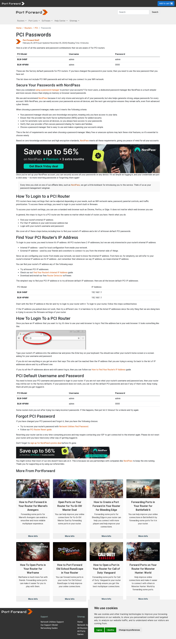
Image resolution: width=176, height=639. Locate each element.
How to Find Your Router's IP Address (108, 369)
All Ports (81, 631)
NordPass (42, 98)
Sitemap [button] (74, 21)
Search (155, 12)
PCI (36, 28)
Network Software (85, 625)
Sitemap (80, 3)
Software (56, 3)
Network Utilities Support (52, 622)
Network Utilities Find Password (73, 426)
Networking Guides (49, 628)
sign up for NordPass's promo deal (45, 443)
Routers (35, 3)
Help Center (68, 3)
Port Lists (45, 3)
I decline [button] (110, 630)
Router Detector (54, 275)
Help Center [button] (60, 21)
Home (19, 28)
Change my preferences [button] (129, 630)
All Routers (82, 628)
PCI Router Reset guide (41, 429)
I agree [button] (99, 630)
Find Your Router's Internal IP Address (50, 272)
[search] (87, 3)
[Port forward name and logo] (13, 3)
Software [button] (46, 21)
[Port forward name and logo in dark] (32, 12)
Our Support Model (49, 625)
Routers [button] (21, 21)
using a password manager (47, 90)
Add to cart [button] (164, 3)
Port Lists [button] (33, 21)
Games (80, 634)
